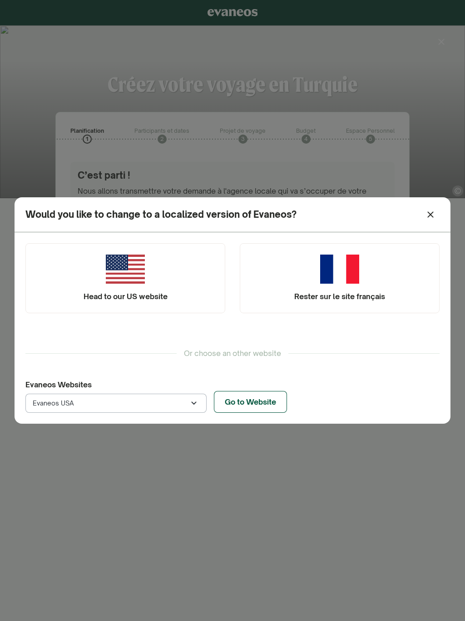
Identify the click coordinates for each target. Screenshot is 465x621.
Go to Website (250, 401)
